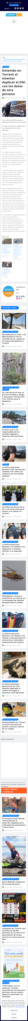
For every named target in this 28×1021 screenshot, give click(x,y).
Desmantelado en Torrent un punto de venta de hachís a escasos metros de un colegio (13, 725)
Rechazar (14, 1014)
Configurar (14, 1017)
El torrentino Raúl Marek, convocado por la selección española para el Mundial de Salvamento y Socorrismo (14, 822)
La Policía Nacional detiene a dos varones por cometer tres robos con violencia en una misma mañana (13, 471)
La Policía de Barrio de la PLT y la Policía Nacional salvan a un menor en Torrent (13, 510)
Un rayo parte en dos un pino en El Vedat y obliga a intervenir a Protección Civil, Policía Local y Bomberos (13, 396)
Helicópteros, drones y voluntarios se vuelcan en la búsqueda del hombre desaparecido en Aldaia (13, 599)
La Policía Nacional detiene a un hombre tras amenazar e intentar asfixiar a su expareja (13, 547)
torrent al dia (8, 98)
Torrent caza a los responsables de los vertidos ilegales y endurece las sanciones (12, 432)
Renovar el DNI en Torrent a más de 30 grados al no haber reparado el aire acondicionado (7, 248)
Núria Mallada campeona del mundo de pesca (13, 883)
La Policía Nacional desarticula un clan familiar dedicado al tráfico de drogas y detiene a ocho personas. (13, 688)
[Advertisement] (14, 38)
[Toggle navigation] (14, 21)
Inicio (3, 57)
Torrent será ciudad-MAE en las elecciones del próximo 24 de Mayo (6, 271)
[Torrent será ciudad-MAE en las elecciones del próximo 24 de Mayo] (7, 264)
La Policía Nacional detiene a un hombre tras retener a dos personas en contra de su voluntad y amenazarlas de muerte (14, 637)
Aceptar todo (14, 1010)
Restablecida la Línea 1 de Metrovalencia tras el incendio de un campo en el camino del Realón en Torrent (14, 338)
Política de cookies (20, 1006)
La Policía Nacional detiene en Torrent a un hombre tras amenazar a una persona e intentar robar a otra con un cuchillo (18, 250)
